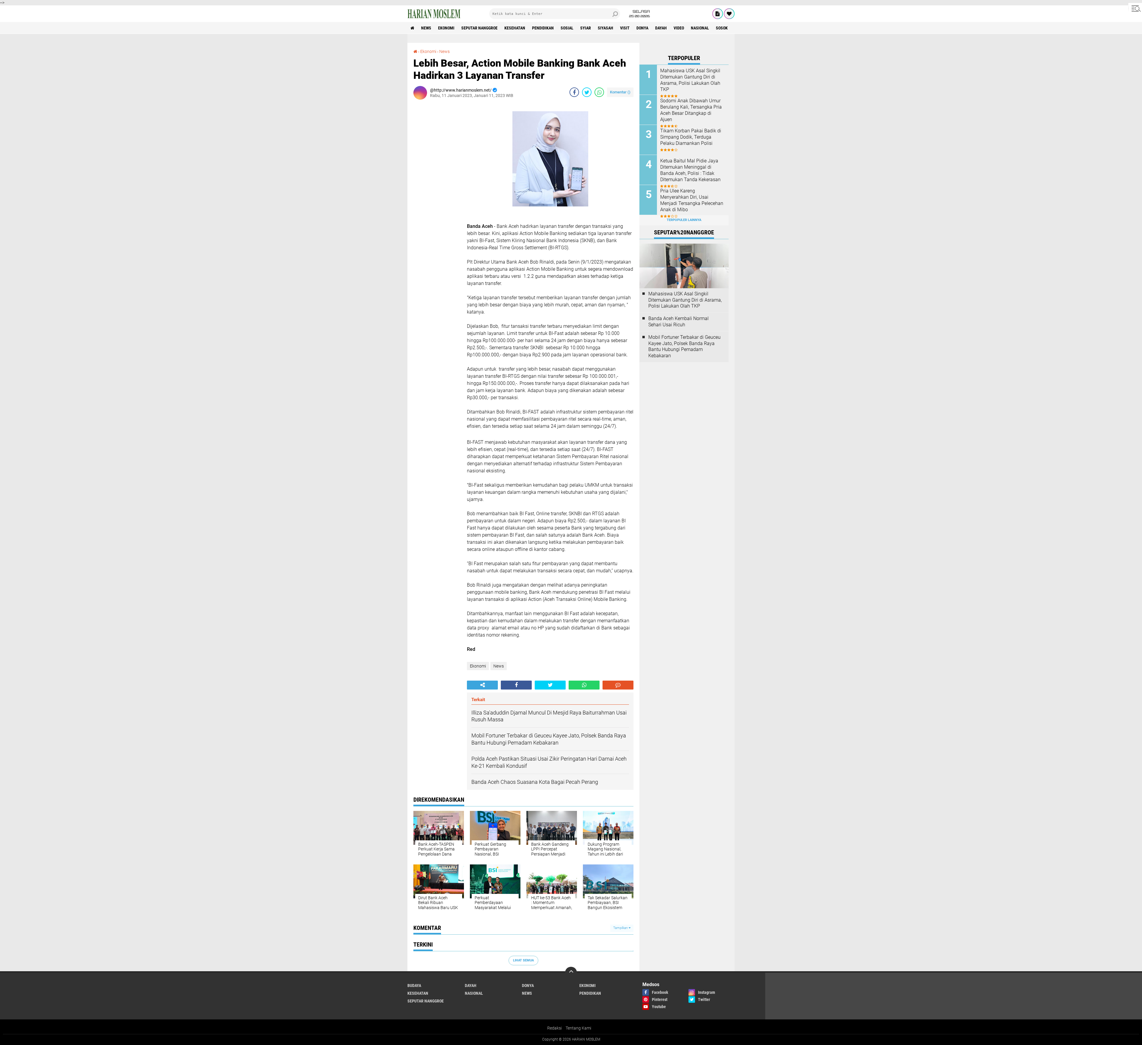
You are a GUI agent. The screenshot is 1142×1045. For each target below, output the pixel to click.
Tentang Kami (578, 1028)
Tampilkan (621, 928)
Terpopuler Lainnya (684, 220)
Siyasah (605, 28)
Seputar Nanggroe (479, 28)
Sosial (567, 28)
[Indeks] (717, 13)
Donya (642, 28)
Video (679, 28)
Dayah (661, 28)
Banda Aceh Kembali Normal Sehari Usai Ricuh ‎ (678, 322)
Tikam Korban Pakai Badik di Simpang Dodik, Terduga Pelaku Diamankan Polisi (690, 137)
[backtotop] (571, 973)
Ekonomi (446, 28)
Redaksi (554, 1028)
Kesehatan (514, 28)
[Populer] (729, 13)
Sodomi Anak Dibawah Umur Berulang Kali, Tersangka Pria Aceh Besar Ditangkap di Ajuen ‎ (691, 110)
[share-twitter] (587, 92)
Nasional (700, 28)
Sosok (722, 28)
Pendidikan (543, 28)
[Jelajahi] (1135, 8)
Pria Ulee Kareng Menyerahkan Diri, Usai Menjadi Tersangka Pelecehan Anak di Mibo (691, 200)
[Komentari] (618, 685)
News (426, 28)
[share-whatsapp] (599, 92)
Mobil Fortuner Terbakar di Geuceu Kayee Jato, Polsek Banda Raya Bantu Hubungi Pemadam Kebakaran (684, 346)
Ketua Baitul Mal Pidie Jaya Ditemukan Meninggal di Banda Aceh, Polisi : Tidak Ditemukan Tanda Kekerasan (690, 170)
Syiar (585, 28)
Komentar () (620, 92)
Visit (625, 28)
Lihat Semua (523, 960)
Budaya (414, 985)
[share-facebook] (574, 92)
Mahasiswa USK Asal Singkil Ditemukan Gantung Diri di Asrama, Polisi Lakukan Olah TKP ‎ (690, 80)
